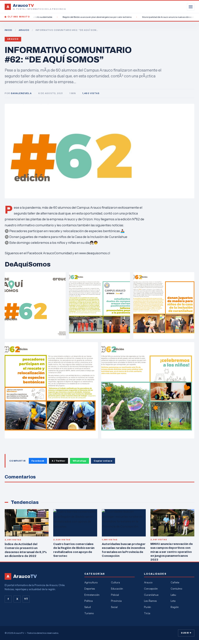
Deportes (89, 588)
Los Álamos (150, 600)
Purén (147, 607)
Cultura (115, 582)
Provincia (116, 600)
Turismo (89, 613)
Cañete (175, 582)
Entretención (92, 594)
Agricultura (91, 582)
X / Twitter (58, 460)
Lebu (173, 594)
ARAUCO (24, 30)
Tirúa (147, 613)
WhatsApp (79, 460)
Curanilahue (151, 594)
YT (26, 598)
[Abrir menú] (190, 6)
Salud (87, 607)
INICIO (8, 30)
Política (88, 600)
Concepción (151, 588)
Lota (173, 600)
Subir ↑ (186, 632)
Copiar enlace (103, 460)
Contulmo (176, 588)
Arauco (13, 39)
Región (175, 607)
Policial (115, 594)
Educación (117, 588)
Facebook (37, 460)
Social (114, 607)
